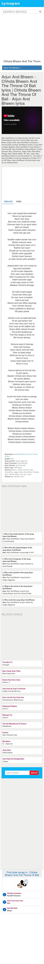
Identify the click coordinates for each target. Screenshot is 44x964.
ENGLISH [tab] (8, 201)
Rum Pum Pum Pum (15, 900)
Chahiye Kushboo (14, 893)
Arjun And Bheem (12, 67)
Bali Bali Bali (12, 908)
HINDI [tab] (18, 201)
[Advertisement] (22, 35)
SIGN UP (34, 773)
